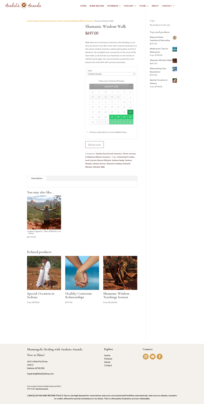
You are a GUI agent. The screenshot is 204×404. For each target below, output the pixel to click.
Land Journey (91, 160)
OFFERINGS (112, 6)
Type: (89, 70)
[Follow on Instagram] (146, 356)
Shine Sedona (97, 6)
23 (130, 112)
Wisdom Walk (99, 167)
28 (118, 117)
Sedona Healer (118, 160)
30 (130, 117)
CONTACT (167, 6)
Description (36, 178)
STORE (142, 6)
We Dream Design (42, 389)
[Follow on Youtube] (153, 356)
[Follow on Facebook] (160, 356)
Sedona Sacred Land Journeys (45, 21)
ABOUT (155, 6)
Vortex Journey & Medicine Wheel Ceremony (75, 21)
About (107, 362)
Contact (108, 365)
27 (112, 117)
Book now (94, 144)
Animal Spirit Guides (126, 157)
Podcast (108, 358)
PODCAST (129, 6)
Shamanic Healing (114, 163)
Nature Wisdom (104, 160)
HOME (83, 6)
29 (124, 117)
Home (29, 21)
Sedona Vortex (99, 163)
